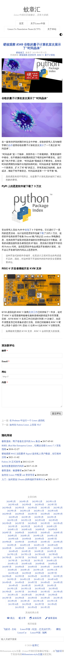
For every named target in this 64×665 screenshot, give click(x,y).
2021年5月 (45, 523)
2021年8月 (6, 523)
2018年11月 (39, 545)
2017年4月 (58, 557)
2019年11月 (52, 535)
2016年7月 (6, 566)
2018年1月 (51, 551)
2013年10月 (40, 588)
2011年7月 (39, 604)
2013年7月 (19, 591)
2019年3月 (45, 541)
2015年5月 (19, 576)
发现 (27, 229)
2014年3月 (26, 585)
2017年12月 (12, 554)
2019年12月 (38, 535)
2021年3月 (12, 526)
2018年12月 (25, 545)
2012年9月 (40, 594)
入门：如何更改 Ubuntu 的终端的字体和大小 (23, 479)
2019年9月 (26, 538)
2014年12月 (25, 579)
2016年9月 (40, 563)
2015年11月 (52, 569)
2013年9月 (53, 588)
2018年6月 (45, 548)
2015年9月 (26, 573)
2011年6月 (52, 604)
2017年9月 (53, 554)
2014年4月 (13, 585)
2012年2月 (12, 600)
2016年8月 (52, 563)
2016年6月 (19, 566)
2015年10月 (13, 573)
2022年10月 (53, 510)
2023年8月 (39, 504)
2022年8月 (19, 513)
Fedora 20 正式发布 (11, 461)
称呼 (4, 350)
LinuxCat (22, 632)
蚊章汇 (32, 9)
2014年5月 (58, 582)
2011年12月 (38, 600)
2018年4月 (13, 551)
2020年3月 (58, 532)
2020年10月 (27, 529)
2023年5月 (19, 507)
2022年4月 (13, 517)
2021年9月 (53, 520)
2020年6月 (19, 532)
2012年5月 (32, 597)
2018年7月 (32, 548)
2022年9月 (6, 513)
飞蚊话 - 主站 (9, 629)
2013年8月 (6, 591)
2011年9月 (26, 604)
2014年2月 (39, 585)
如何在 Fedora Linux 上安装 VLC (25, 424)
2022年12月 (25, 510)
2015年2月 (58, 576)
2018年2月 (39, 551)
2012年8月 (52, 594)
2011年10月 (13, 604)
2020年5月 (32, 532)
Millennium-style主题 (32, 654)
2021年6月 (32, 523)
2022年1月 (51, 517)
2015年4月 (32, 576)
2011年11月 (52, 600)
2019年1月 (11, 545)
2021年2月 (25, 526)
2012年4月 (45, 597)
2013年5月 (45, 591)
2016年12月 (52, 560)
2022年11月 (39, 510)
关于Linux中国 (38, 23)
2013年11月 (26, 588)
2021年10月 (40, 520)
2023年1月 (11, 510)
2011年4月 (32, 607)
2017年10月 (40, 554)
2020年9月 (40, 529)
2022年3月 (26, 517)
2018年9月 (6, 548)
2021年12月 (12, 520)
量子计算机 (50, 54)
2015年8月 (39, 573)
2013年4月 (58, 591)
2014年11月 (39, 579)
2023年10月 (13, 504)
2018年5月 (58, 548)
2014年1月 (51, 585)
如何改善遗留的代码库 (13, 465)
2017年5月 (45, 557)
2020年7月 (6, 532)
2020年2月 (12, 535)
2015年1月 (11, 579)
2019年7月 (52, 538)
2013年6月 (32, 591)
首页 (21, 23)
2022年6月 (45, 513)
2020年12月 (52, 526)
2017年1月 (38, 560)
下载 (41, 233)
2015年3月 (45, 576)
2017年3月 (12, 560)
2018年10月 (53, 545)
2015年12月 (38, 569)
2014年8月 (19, 582)
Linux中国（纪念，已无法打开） (36, 629)
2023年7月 (52, 504)
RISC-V (40, 54)
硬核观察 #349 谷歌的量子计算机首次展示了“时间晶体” (32, 46)
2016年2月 (12, 569)
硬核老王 (20, 52)
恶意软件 (32, 54)
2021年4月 (58, 523)
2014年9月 (6, 582)
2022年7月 (32, 513)
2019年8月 (39, 538)
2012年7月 (6, 597)
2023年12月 (37, 501)
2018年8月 (19, 548)
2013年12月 (12, 588)
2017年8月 (6, 557)
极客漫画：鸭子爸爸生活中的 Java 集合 (21, 441)
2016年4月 (45, 566)
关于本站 (51, 29)
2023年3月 (45, 507)
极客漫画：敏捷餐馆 (12, 470)
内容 (4, 382)
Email (5, 361)
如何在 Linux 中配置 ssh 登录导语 (18, 474)
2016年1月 (25, 569)
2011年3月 (45, 607)
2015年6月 (6, 576)
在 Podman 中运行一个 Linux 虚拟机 (27, 420)
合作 (10, 145)
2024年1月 (24, 501)
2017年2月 (25, 560)
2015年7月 (52, 573)
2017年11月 (26, 554)
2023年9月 (26, 504)
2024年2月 (11, 501)
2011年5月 (19, 607)
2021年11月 (26, 520)
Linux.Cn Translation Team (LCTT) (24, 29)
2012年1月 (25, 600)
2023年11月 (51, 501)
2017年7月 (19, 557)
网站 (4, 372)
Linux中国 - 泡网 (38, 632)
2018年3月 (26, 551)
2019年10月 (13, 538)
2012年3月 (58, 597)
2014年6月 (45, 582)
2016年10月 (27, 563)
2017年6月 (32, 557)
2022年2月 (39, 517)
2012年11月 (13, 594)
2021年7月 (19, 523)
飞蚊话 (58, 650)
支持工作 (33, 312)
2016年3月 (58, 566)
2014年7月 (32, 582)
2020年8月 (52, 529)
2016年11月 (13, 563)
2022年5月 (58, 513)
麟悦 (58, 629)
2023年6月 (6, 507)
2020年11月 (13, 529)
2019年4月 (32, 541)
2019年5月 (19, 541)
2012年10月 (27, 594)
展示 (41, 145)
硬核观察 (23, 54)
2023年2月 (58, 507)
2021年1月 (38, 526)
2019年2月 (58, 541)
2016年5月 (32, 566)
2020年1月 (25, 535)
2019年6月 (6, 541)
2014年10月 (53, 579)
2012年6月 (19, 597)
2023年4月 (32, 507)
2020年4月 (45, 532)
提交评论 (56, 413)
